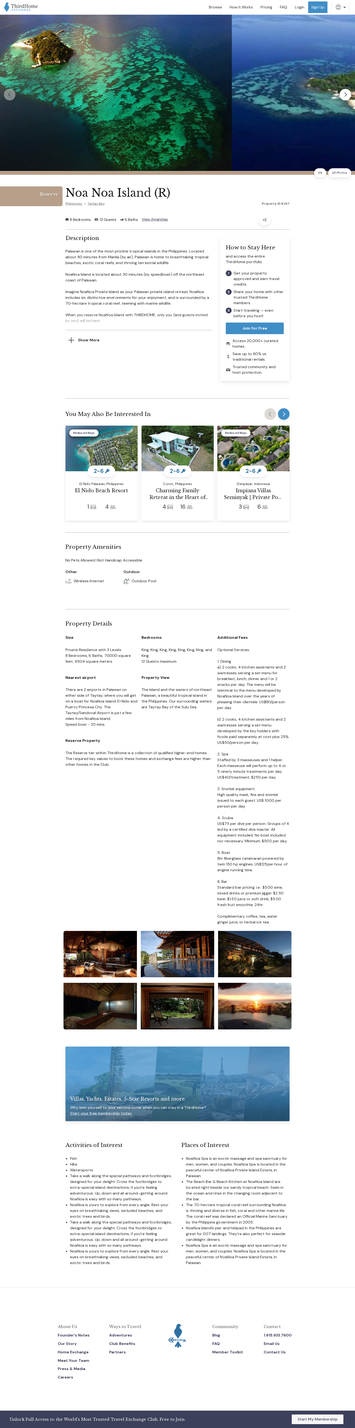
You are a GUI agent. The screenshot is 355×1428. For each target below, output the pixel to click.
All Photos (339, 173)
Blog (216, 1335)
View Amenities (155, 219)
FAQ (216, 1343)
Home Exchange (73, 1352)
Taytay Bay (96, 204)
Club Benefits (122, 1343)
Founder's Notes (74, 1335)
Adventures (120, 1335)
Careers (65, 1377)
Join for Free (254, 328)
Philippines (73, 204)
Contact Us (275, 1352)
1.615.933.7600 (278, 1335)
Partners (117, 1352)
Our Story (67, 1343)
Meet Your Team (73, 1360)
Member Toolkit (227, 1352)
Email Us (272, 1343)
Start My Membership (318, 1419)
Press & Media (71, 1368)
